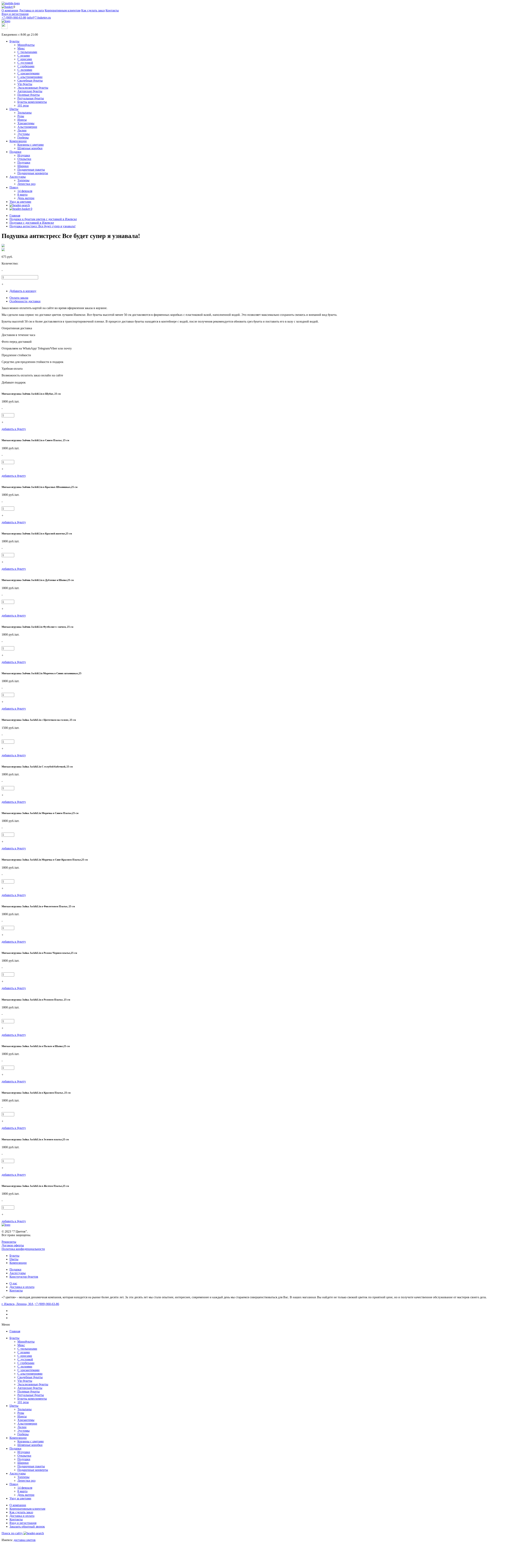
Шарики (23, 166)
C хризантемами (28, 73)
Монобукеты (26, 45)
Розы (20, 116)
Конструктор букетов (23, 1276)
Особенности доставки (25, 301)
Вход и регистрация (15, 14)
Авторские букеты (29, 91)
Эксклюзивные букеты (32, 87)
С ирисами (24, 59)
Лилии (21, 130)
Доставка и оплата (31, 10)
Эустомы (23, 134)
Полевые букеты (28, 94)
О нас (13, 1283)
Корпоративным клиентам (62, 10)
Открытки (24, 159)
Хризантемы (25, 123)
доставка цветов (25, 1540)
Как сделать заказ (93, 10)
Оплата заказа (18, 297)
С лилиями (24, 69)
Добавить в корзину (22, 291)
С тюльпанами (27, 52)
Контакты (112, 10)
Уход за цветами (20, 201)
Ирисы (22, 119)
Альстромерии (27, 127)
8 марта (22, 194)
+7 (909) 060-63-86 (14, 17)
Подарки (15, 151)
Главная (14, 1331)
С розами (23, 55)
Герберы (23, 137)
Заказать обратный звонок (27, 1526)
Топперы (23, 180)
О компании (10, 10)
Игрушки (23, 155)
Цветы (13, 109)
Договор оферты (13, 1245)
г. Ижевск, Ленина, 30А (18, 1304)
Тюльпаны (24, 112)
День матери (25, 198)
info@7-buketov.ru (39, 17)
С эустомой (25, 62)
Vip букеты (24, 84)
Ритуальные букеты (30, 98)
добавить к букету (14, 429)
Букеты (14, 41)
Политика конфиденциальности (23, 1249)
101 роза (23, 105)
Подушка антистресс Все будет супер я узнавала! (42, 226)
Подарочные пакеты (31, 169)
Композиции (18, 141)
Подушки (23, 162)
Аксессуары (17, 176)
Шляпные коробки (29, 148)
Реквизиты (9, 1241)
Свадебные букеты (30, 80)
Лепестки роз (26, 184)
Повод (13, 187)
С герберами (25, 66)
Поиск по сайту (13, 1533)
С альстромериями (29, 77)
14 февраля (24, 191)
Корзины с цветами (30, 144)
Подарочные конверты (32, 173)
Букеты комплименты (32, 102)
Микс (21, 48)
